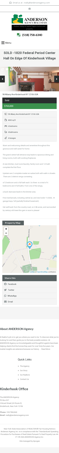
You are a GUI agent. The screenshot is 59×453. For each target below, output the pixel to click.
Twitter (11, 290)
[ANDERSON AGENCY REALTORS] (29, 19)
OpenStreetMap (42, 272)
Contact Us (24, 379)
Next (56, 79)
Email (10, 302)
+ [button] (6, 229)
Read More (45, 349)
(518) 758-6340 (32, 35)
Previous (2, 79)
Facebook (12, 284)
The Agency (24, 366)
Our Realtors (25, 375)
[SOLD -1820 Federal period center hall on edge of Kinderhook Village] (30, 245)
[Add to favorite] (7, 70)
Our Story (23, 370)
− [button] (6, 233)
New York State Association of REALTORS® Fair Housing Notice (29, 429)
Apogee (36, 441)
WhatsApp (12, 296)
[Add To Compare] (2, 69)
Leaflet (32, 272)
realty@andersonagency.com (37, 2)
